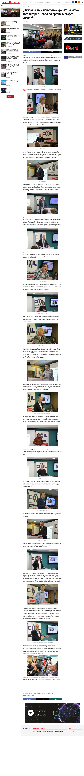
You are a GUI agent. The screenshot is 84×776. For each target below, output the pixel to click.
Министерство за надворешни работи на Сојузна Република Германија (46, 679)
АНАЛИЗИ (54, 2)
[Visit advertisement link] (73, 29)
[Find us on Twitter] (76, 2)
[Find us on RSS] (79, 2)
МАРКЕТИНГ (36, 732)
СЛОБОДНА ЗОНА (48, 2)
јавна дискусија (40, 693)
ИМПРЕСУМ (39, 731)
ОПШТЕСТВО (41, 2)
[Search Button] (82, 2)
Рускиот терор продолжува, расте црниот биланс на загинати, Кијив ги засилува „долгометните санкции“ (12, 29)
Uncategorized (28, 6)
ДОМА (24, 2)
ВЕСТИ (27, 2)
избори (34, 693)
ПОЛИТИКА (32, 2)
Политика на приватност (59, 731)
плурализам (50, 693)
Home (24, 6)
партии (45, 693)
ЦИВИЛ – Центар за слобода (29, 55)
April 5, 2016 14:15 (25, 21)
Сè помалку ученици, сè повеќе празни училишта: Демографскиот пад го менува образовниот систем (12, 22)
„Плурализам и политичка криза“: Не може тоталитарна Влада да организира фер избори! (10, 13)
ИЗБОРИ (36, 2)
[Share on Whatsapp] (60, 52)
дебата (30, 693)
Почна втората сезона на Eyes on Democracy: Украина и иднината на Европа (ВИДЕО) (12, 89)
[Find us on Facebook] (73, 2)
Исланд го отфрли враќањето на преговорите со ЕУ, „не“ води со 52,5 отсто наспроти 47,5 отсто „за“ (12, 50)
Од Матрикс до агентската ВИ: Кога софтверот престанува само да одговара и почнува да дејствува (12, 36)
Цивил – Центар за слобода (28, 695)
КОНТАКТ (44, 731)
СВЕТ (62, 2)
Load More (10, 96)
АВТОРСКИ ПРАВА (50, 731)
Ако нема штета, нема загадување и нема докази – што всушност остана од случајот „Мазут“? (13, 43)
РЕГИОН (58, 2)
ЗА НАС (34, 731)
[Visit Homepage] (11, 2)
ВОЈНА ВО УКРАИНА (68, 2)
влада (26, 693)
